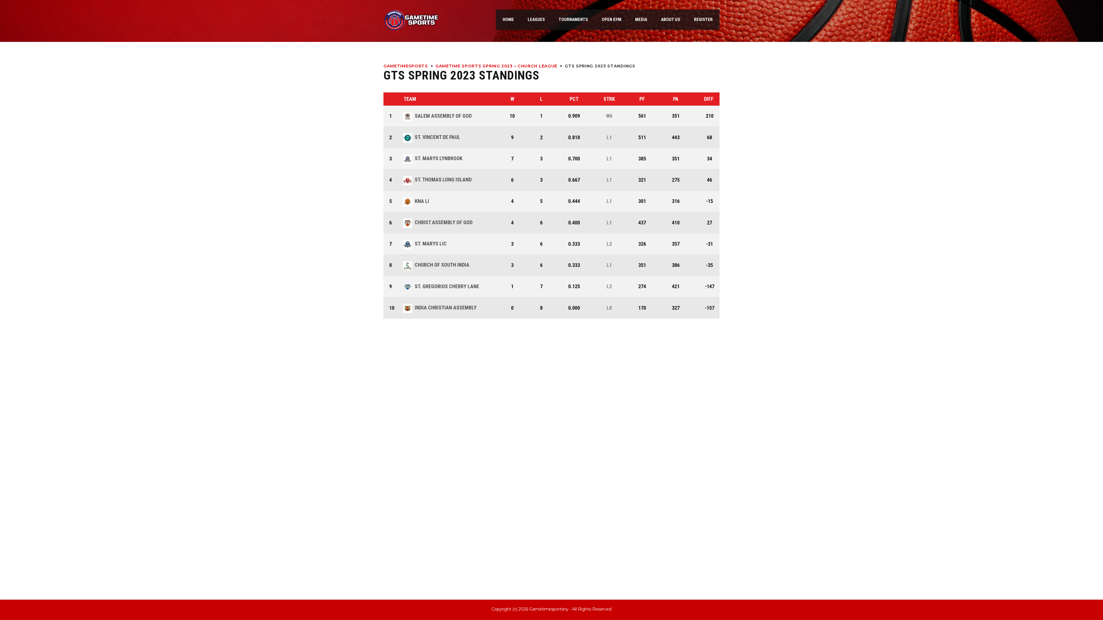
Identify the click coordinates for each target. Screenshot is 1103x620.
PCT (574, 99)
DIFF (709, 99)
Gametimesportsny (548, 609)
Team (410, 99)
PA (675, 99)
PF (642, 99)
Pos (392, 99)
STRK (609, 99)
